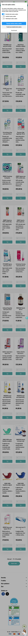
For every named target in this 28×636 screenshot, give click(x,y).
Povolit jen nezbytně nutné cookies (14, 27)
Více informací (14, 30)
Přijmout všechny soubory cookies (14, 23)
